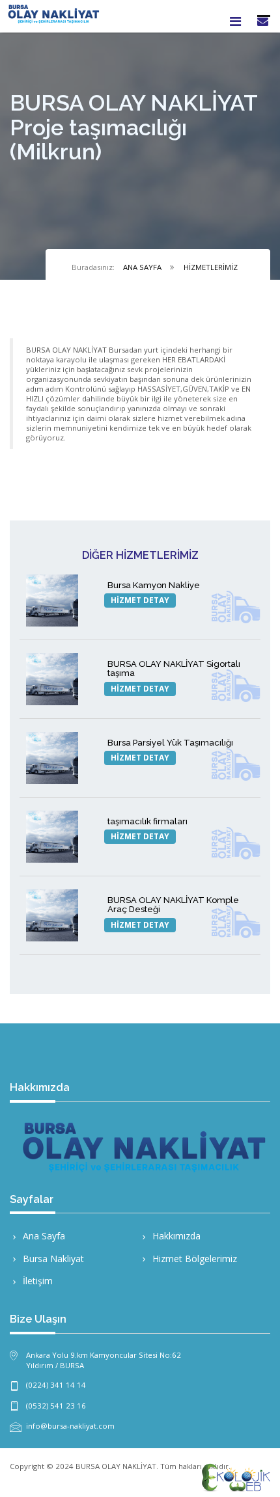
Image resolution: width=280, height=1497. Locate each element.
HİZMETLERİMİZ (211, 267)
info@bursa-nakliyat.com (70, 1426)
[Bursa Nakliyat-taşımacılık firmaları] (55, 837)
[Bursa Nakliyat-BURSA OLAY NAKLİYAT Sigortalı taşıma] (55, 679)
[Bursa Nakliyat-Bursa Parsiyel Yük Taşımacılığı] (55, 758)
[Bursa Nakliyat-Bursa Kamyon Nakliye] (55, 600)
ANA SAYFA (142, 267)
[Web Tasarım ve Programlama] (234, 1476)
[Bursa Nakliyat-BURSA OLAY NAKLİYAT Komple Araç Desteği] (55, 915)
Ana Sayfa (44, 1236)
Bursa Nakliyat (53, 1258)
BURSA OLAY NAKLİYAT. (117, 1466)
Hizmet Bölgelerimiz (194, 1258)
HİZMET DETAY (140, 600)
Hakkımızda (176, 1236)
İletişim (38, 1280)
